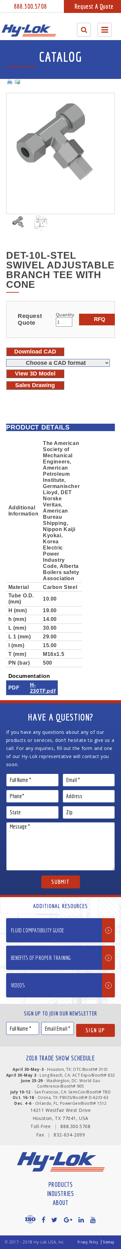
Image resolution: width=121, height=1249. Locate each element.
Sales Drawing (35, 385)
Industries (60, 1193)
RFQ (99, 319)
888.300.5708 (30, 6)
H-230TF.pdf (42, 688)
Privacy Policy (87, 1242)
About (60, 1202)
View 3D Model (35, 373)
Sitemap (109, 1242)
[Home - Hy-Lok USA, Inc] (28, 30)
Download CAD (35, 351)
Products (60, 1184)
